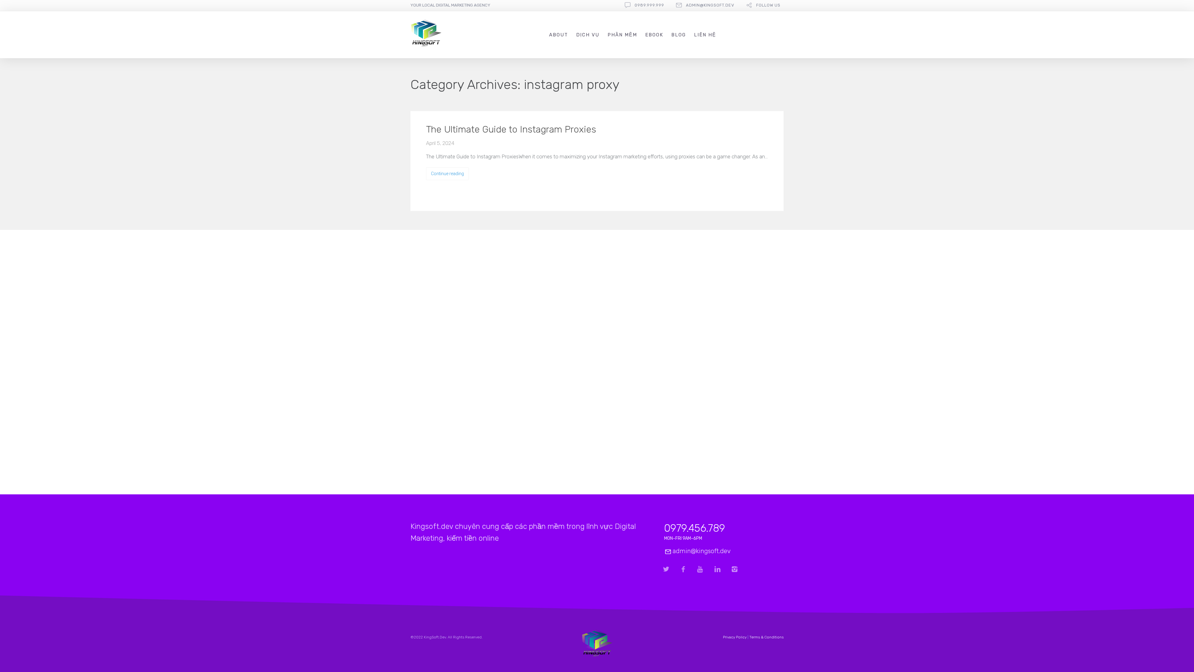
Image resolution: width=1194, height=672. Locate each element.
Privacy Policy (735, 637)
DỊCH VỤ (587, 35)
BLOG (678, 35)
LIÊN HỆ (705, 35)
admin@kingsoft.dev (710, 5)
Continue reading (447, 173)
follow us (768, 5)
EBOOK (654, 35)
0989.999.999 (649, 5)
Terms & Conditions (766, 637)
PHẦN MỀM (622, 35)
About (558, 35)
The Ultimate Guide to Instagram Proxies (511, 129)
